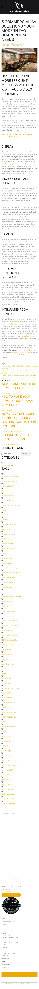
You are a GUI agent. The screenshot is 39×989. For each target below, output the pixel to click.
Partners (5, 948)
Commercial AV (7, 44)
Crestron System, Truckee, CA (11, 432)
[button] (3, 7)
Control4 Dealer (7, 515)
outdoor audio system (9, 712)
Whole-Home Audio (8, 794)
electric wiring (6, 529)
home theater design (8, 616)
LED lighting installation (9, 635)
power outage (6, 755)
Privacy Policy (26, 984)
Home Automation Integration (11, 573)
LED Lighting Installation (9, 640)
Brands (4, 930)
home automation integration (11, 568)
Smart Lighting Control (9, 789)
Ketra (5, 940)
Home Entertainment (8, 577)
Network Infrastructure (9, 703)
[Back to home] (20, 7)
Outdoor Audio (6, 707)
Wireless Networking (8, 804)
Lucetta (4, 669)
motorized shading (26, 336)
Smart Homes (6, 775)
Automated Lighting (8, 486)
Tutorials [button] (5, 959)
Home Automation (7, 563)
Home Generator (7, 587)
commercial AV (14, 120)
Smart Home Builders (9, 770)
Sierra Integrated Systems (26, 350)
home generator (7, 592)
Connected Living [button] (8, 921)
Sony (3, 161)
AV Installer (5, 491)
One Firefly (11, 984)
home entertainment (8, 582)
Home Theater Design (9, 611)
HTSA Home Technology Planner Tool (17, 970)
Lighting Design (7, 654)
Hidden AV (5, 553)
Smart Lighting (6, 784)
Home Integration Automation (11, 597)
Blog (3, 961)
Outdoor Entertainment (9, 722)
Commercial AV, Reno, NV (20, 44)
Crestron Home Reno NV (10, 444)
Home (4, 915)
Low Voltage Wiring (8, 664)
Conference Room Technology (11, 505)
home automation (7, 558)
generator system (7, 549)
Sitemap (18, 984)
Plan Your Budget (11, 895)
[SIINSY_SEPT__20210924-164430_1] (20, 60)
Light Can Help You (10, 942)
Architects (7, 955)
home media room (7, 601)
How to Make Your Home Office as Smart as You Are (19, 401)
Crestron (17, 321)
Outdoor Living (6, 731)
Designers (7, 951)
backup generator (7, 496)
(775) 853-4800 (6, 892)
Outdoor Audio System (9, 717)
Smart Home (6, 760)
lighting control (6, 650)
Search (25, 453)
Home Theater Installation (10, 621)
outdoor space (6, 741)
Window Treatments (8, 799)
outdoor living (6, 736)
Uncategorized (6, 465)
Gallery (5, 927)
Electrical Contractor (8, 534)
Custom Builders (9, 953)
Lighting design (6, 659)
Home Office (6, 606)
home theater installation (10, 626)
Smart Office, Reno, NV (9, 410)
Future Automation (8, 544)
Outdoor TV (5, 746)
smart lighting (6, 780)
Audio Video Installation (9, 481)
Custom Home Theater (9, 524)
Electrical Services (8, 539)
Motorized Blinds (7, 693)
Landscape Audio (7, 630)
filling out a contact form (22, 352)
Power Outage (6, 751)
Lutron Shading (6, 683)
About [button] (4, 918)
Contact (6, 967)
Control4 (4, 510)
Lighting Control (7, 645)
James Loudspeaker (10, 937)
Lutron (4, 674)
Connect (5, 964)
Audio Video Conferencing (16, 366)
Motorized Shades (7, 698)
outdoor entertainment (9, 727)
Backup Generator (7, 500)
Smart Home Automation (10, 765)
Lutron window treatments (10, 688)
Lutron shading (6, 678)
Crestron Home (7, 393)
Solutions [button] (5, 924)
